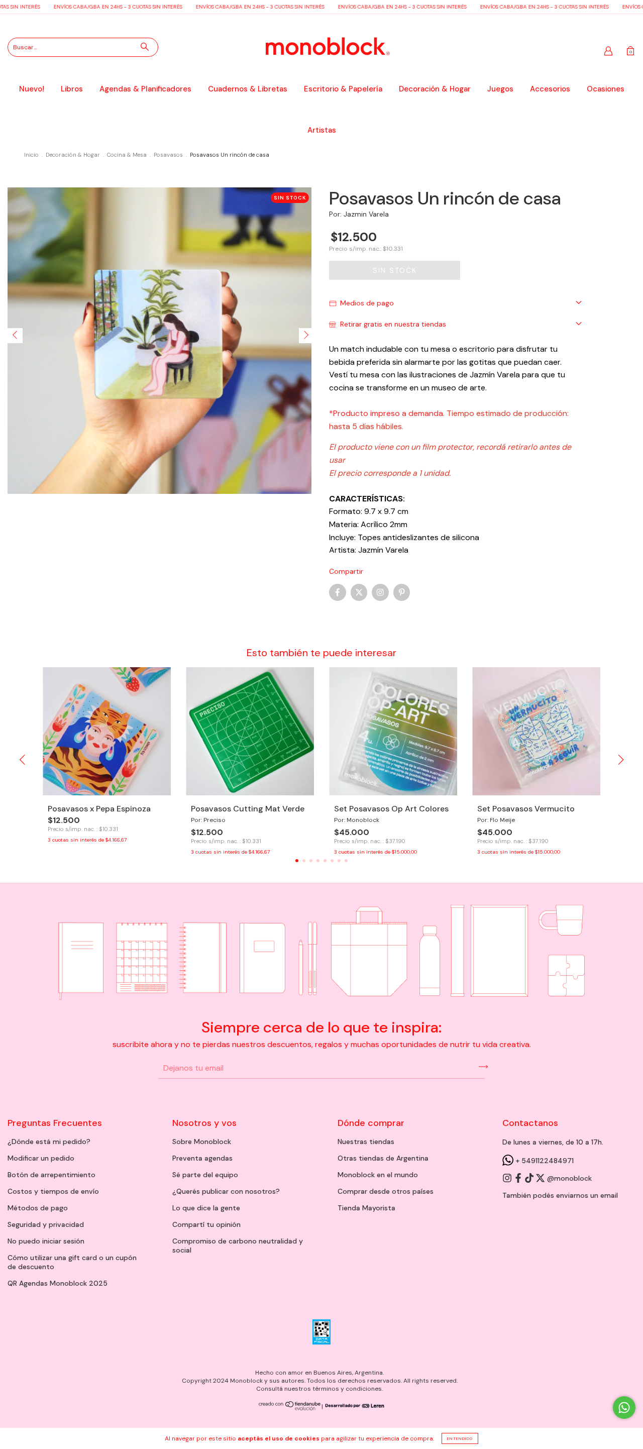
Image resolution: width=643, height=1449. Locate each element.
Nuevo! (31, 89)
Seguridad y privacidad (46, 1224)
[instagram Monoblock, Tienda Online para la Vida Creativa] (507, 1179)
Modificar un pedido (41, 1158)
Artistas (321, 130)
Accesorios (550, 89)
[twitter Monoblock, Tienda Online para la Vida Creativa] (541, 1179)
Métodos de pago (38, 1207)
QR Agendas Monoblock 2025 (58, 1283)
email (609, 1195)
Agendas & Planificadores (145, 89)
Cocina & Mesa (127, 154)
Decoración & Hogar (435, 89)
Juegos (500, 89)
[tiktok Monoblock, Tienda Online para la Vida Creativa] (529, 1179)
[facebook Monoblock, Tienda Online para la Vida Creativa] (518, 1179)
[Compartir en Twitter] (359, 592)
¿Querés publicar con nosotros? (226, 1191)
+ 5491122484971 (543, 1160)
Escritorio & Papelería (343, 89)
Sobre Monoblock (201, 1141)
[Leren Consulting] (353, 1406)
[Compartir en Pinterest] (401, 592)
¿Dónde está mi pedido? (49, 1141)
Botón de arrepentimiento (51, 1174)
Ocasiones (605, 89)
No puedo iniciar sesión (46, 1241)
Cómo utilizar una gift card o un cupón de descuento (72, 1262)
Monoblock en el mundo (378, 1174)
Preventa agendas (202, 1158)
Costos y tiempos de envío (53, 1191)
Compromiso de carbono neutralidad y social (237, 1245)
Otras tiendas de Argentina (383, 1158)
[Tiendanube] (290, 1408)
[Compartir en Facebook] (337, 592)
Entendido (460, 1438)
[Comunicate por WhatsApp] (624, 1407)
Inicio (31, 154)
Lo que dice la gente (206, 1207)
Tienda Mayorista (366, 1207)
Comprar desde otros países (386, 1191)
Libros (72, 89)
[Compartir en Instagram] (380, 592)
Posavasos (168, 154)
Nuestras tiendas (366, 1141)
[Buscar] (145, 47)
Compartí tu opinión (206, 1224)
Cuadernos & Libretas (247, 89)
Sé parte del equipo (205, 1174)
